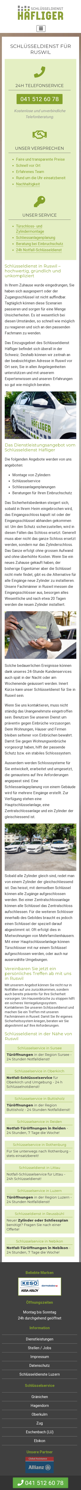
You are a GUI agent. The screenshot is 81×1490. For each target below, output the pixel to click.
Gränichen (39, 1397)
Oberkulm (39, 1414)
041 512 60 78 (39, 99)
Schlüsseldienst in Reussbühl (39, 1214)
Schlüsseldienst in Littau (39, 1168)
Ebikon (39, 1441)
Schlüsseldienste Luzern (39, 1374)
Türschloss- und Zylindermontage (30, 229)
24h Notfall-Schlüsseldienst (39, 250)
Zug (39, 1423)
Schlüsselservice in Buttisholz (40, 1099)
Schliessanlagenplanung (35, 237)
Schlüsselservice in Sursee (40, 1048)
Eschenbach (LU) (39, 1432)
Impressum (39, 1356)
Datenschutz (39, 1365)
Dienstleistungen (39, 1339)
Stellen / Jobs (39, 1348)
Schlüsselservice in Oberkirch (39, 1071)
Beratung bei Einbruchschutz (39, 244)
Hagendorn (40, 1405)
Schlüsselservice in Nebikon (39, 1241)
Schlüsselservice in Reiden (39, 1122)
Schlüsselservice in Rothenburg (39, 1145)
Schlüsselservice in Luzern (39, 1191)
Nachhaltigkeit (28, 184)
